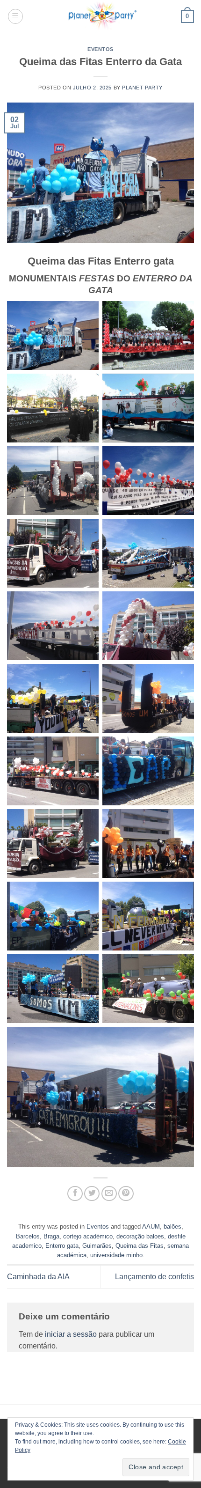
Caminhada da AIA (38, 1277)
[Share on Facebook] (75, 1193)
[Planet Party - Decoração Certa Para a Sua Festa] (102, 16)
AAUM (151, 1226)
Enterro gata (62, 1245)
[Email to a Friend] (109, 1193)
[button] (15, 16)
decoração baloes (140, 1236)
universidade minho (116, 1255)
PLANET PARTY (142, 87)
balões (172, 1226)
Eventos (100, 49)
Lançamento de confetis (154, 1277)
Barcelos (28, 1236)
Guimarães (97, 1245)
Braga (51, 1236)
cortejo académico (88, 1236)
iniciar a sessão (71, 1334)
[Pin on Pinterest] (126, 1193)
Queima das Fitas (139, 1245)
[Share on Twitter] (92, 1193)
